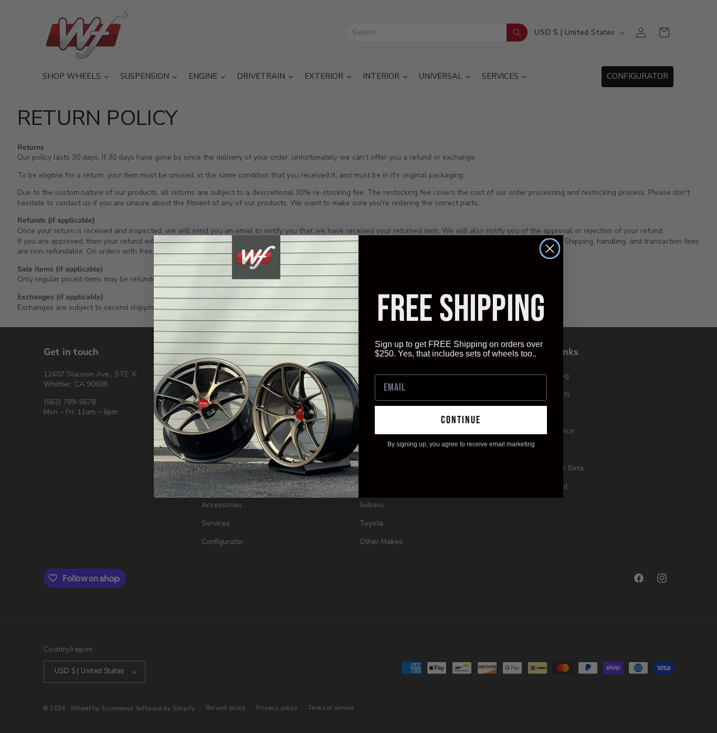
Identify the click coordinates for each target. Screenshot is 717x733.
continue (461, 420)
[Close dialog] (550, 248)
